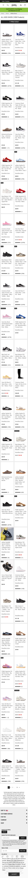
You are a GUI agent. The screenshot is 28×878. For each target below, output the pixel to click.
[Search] (8, 5)
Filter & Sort (15, 22)
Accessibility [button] (23, 1)
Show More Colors (6, 47)
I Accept (14, 874)
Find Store (22, 850)
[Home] (14, 5)
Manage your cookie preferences (15, 860)
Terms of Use (6, 843)
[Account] (21, 5)
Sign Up (4, 832)
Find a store (5, 848)
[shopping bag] (25, 5)
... (14, 787)
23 (17, 787)
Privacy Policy (13, 843)
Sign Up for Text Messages (9, 835)
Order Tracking (5, 1)
